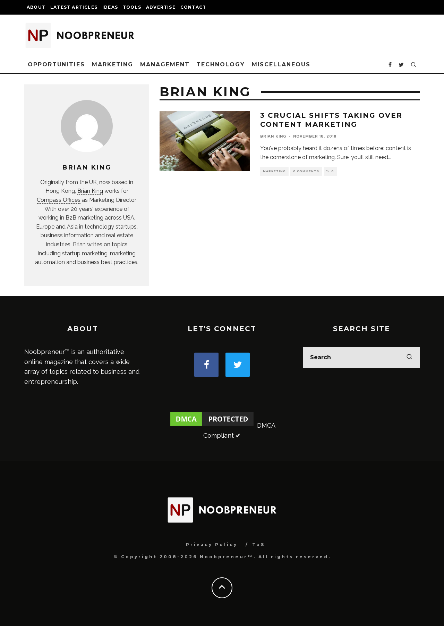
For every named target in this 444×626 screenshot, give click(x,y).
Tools (132, 7)
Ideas (110, 7)
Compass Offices (58, 200)
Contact (193, 7)
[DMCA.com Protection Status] (212, 425)
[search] (409, 357)
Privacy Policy (212, 544)
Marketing (112, 64)
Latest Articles (73, 7)
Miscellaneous (281, 64)
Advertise (161, 7)
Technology (220, 64)
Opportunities (56, 64)
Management (164, 64)
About (36, 7)
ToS (258, 544)
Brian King (90, 191)
